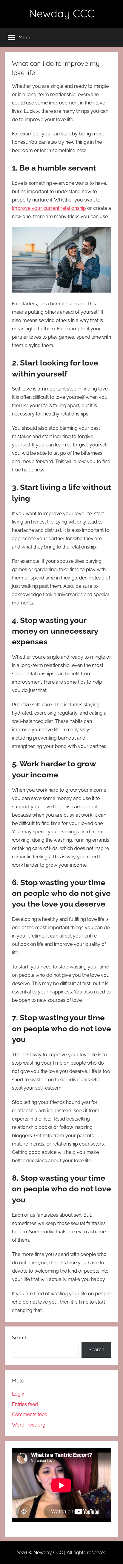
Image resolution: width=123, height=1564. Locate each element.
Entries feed (25, 1404)
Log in (18, 1394)
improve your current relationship (49, 208)
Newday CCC (61, 13)
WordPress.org (28, 1425)
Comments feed (29, 1414)
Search (19, 1337)
